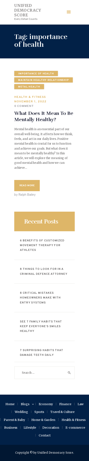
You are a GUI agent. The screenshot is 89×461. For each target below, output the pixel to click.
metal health (29, 87)
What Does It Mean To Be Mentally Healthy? (43, 116)
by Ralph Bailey (25, 195)
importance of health (36, 73)
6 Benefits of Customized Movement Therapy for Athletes (42, 245)
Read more (27, 185)
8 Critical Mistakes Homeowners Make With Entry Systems (40, 298)
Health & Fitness (30, 97)
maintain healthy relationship (43, 80)
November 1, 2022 (30, 101)
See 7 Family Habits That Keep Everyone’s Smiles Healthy (41, 326)
